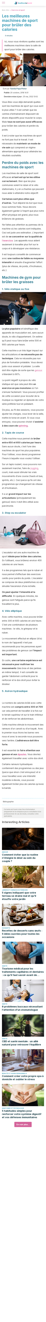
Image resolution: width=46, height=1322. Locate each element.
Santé (4, 966)
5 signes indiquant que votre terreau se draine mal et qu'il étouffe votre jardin (19, 896)
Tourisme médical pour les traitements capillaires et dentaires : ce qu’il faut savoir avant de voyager (23, 972)
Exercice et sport (18, 10)
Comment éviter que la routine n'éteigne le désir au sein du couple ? (20, 858)
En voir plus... (23, 1124)
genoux (38, 370)
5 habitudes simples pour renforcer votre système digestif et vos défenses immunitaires (21, 1114)
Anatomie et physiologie (13, 1108)
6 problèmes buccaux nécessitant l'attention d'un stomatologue (22, 1008)
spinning (23, 425)
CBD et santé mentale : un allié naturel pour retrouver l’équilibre (21, 1043)
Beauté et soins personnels (14, 1073)
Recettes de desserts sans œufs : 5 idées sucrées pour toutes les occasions (22, 934)
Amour (5, 852)
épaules (22, 754)
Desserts (6, 928)
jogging (34, 468)
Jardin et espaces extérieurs (15, 890)
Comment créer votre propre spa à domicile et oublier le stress (23, 1078)
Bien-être (5, 10)
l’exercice (7, 240)
